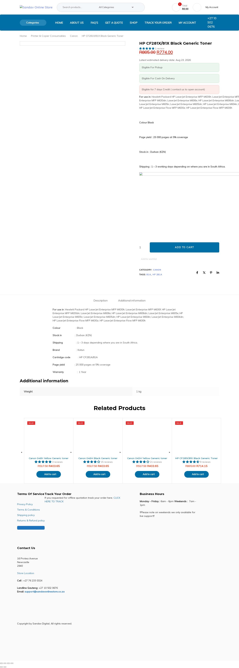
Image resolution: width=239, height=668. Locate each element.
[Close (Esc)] (11, 663)
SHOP (134, 22)
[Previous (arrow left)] (1, 666)
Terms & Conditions (28, 509)
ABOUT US (77, 22)
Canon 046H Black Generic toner (97, 458)
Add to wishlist (149, 259)
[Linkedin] (217, 272)
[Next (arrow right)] (4, 666)
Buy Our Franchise (27, 527)
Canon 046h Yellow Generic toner (48, 458)
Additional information (132, 300)
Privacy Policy (25, 504)
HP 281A (157, 274)
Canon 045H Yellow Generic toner (147, 458)
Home (23, 35)
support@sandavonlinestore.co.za (45, 591)
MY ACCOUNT (187, 22)
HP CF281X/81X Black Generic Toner (196, 458)
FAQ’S (94, 22)
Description (100, 300)
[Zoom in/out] (1, 663)
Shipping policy (26, 515)
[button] (212, 7)
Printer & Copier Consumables (48, 35)
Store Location (25, 573)
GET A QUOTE (114, 22)
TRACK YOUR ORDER (158, 22)
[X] (204, 272)
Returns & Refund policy (31, 520)
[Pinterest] (211, 272)
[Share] (8, 663)
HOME (59, 22)
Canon (74, 35)
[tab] (100, 300)
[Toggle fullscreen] (4, 663)
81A (149, 274)
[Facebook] (197, 272)
